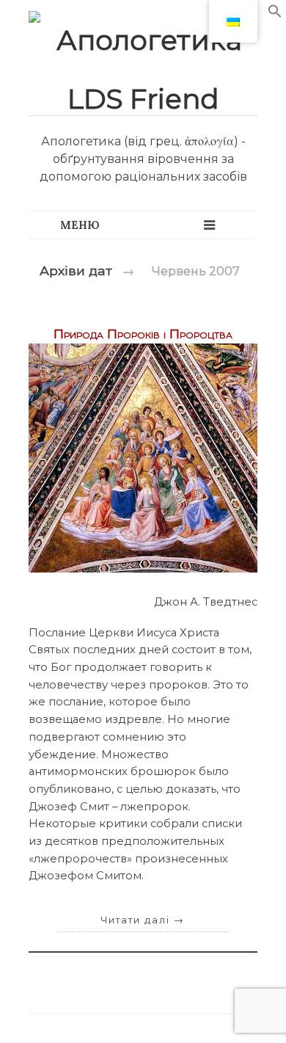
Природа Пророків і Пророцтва (143, 333)
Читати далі (143, 920)
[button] (275, 14)
